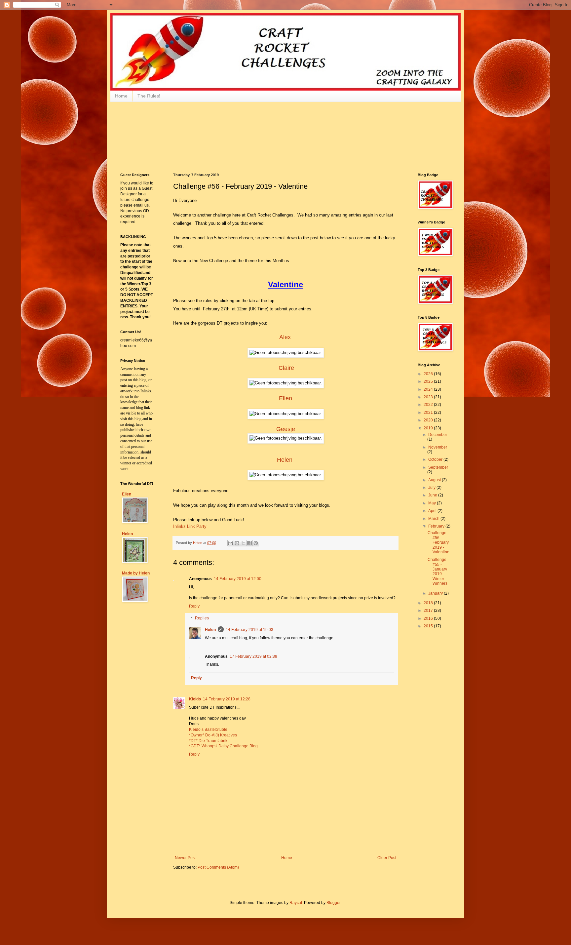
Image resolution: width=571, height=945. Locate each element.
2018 (429, 603)
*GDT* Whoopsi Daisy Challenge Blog (223, 746)
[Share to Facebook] (249, 543)
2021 (429, 412)
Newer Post (185, 857)
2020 (429, 420)
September (438, 467)
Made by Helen (136, 573)
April (433, 510)
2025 (429, 381)
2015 (429, 626)
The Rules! (148, 95)
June (433, 495)
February (436, 526)
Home (121, 95)
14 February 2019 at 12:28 (226, 699)
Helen (284, 459)
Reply (194, 606)
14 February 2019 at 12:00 (237, 578)
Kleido (195, 699)
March (434, 518)
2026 (429, 374)
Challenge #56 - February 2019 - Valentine (438, 542)
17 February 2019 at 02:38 (253, 656)
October (435, 459)
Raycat (295, 902)
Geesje (285, 429)
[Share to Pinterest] (255, 543)
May (432, 503)
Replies (202, 618)
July (432, 487)
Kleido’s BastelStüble (208, 729)
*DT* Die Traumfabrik (208, 740)
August (435, 480)
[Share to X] (243, 543)
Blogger (333, 902)
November (437, 447)
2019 (429, 428)
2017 (429, 610)
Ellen (285, 398)
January (436, 593)
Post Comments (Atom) (218, 867)
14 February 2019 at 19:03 (249, 629)
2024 (429, 389)
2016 (429, 618)
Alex (285, 337)
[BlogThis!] (237, 543)
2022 (429, 404)
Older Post (386, 857)
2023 (429, 397)
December (437, 434)
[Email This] (230, 543)
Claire (286, 368)
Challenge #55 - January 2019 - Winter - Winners (437, 571)
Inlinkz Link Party (190, 526)
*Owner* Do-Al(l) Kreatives (213, 735)
